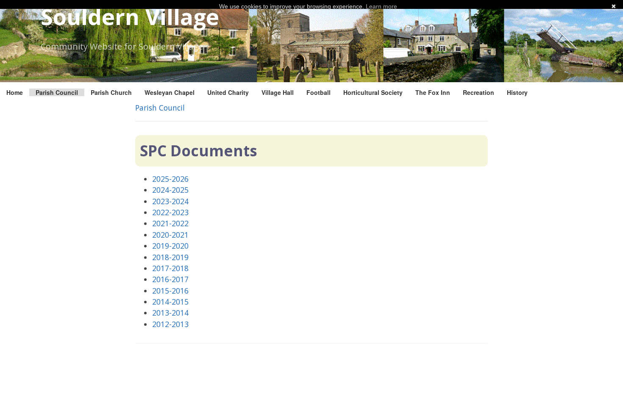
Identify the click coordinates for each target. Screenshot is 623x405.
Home (14, 92)
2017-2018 (170, 268)
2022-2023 (170, 212)
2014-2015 (170, 302)
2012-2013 (170, 324)
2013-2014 (170, 313)
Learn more (381, 6)
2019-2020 (170, 246)
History (517, 92)
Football (318, 92)
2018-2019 (170, 257)
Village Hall (277, 92)
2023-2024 (170, 201)
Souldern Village (130, 16)
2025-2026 (170, 179)
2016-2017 (170, 279)
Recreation (478, 92)
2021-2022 (170, 223)
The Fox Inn (432, 92)
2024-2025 (170, 190)
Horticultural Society (373, 92)
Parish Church (111, 92)
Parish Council (57, 92)
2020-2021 (170, 235)
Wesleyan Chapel (170, 92)
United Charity (228, 92)
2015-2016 (170, 291)
